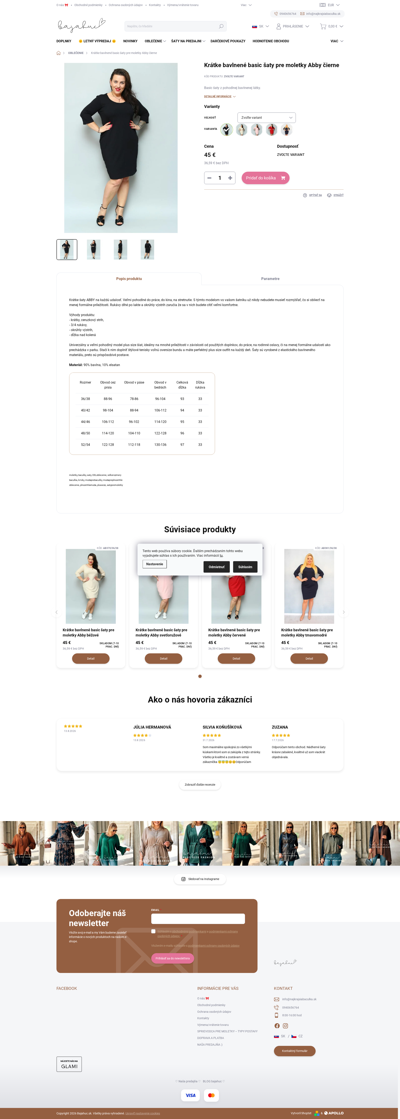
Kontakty (155, 5)
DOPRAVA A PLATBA (210, 1038)
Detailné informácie (217, 96)
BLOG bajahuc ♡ (214, 1081)
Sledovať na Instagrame (203, 879)
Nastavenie (154, 564)
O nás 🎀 (62, 5)
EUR (331, 5)
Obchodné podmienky (88, 5)
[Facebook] (277, 1025)
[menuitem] (65, 41)
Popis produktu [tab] (129, 278)
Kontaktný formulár (295, 1051)
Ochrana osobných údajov (126, 5)
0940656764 (290, 1007)
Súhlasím (245, 567)
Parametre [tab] (270, 278)
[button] (200, 676)
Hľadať (221, 26)
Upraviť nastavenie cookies (142, 1113)
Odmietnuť (217, 567)
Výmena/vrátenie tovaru (183, 5)
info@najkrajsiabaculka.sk (299, 999)
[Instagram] (285, 1025)
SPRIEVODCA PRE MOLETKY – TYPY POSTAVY (227, 1031)
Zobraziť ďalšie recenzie (200, 784)
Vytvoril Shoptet (301, 1113)
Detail (90, 658)
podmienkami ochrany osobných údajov (214, 945)
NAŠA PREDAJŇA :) (209, 1044)
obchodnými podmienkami (189, 931)
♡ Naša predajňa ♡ (188, 1081)
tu (221, 555)
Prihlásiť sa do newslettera (173, 958)
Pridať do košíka (261, 177)
